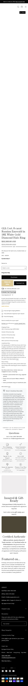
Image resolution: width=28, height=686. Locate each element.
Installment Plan (6, 343)
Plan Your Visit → (6, 661)
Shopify (14, 675)
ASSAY (4, 587)
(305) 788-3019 (6, 655)
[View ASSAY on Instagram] (3, 671)
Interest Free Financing (8, 292)
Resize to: (4, 263)
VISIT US (5, 646)
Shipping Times (5, 327)
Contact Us (20, 283)
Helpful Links (6, 609)
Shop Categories (6, 630)
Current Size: (5, 258)
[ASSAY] (9, 6)
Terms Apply (23, 450)
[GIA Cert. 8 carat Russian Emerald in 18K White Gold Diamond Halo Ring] (5, 221)
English (3, 667)
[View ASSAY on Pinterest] (10, 671)
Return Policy (5, 361)
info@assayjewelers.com (8, 657)
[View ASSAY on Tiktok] (6, 671)
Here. (17, 359)
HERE (6, 638)
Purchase (14, 277)
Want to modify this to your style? (10, 320)
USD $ (11, 667)
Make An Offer (7, 283)
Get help (5, 459)
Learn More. (21, 470)
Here (9, 386)
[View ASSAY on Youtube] (13, 671)
